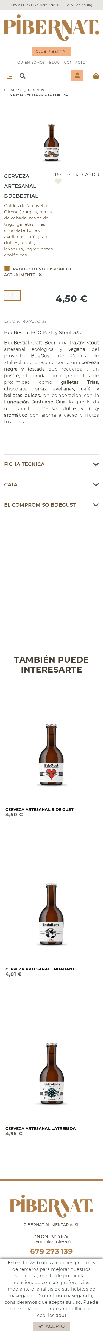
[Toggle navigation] (7, 75)
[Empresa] (51, 27)
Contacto (75, 62)
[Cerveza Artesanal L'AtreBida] (51, 1061)
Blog (54, 62)
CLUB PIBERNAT (52, 51)
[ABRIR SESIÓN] (77, 75)
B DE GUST (37, 90)
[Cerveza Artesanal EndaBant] (51, 901)
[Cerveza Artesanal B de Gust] (51, 742)
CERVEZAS (13, 90)
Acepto (55, 1326)
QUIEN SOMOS (31, 62)
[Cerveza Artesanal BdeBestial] (51, 132)
